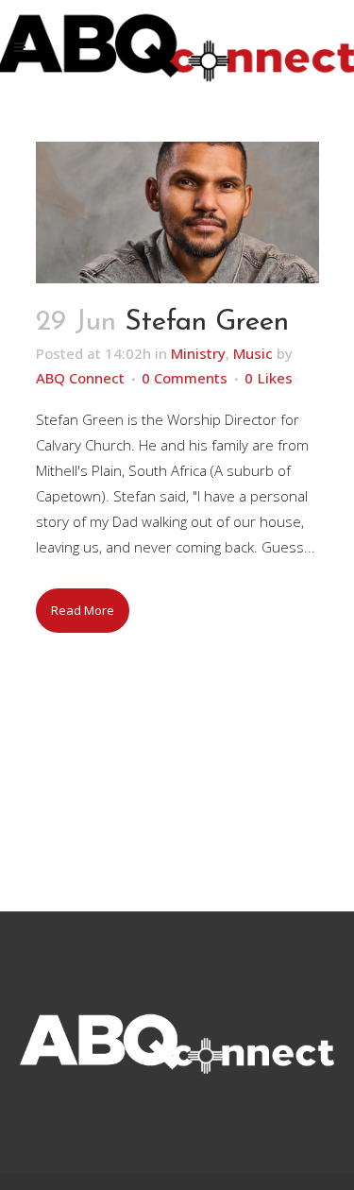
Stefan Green (207, 322)
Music (253, 353)
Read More (82, 610)
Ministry (198, 353)
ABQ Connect (80, 377)
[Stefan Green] (177, 212)
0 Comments (185, 377)
